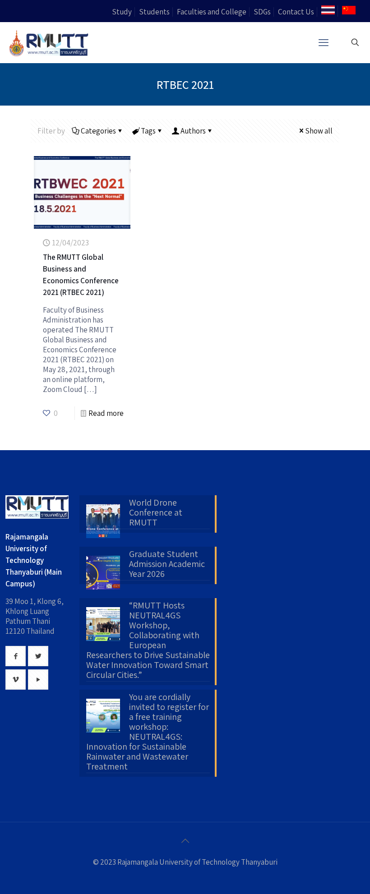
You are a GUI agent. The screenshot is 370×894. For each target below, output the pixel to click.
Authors (193, 131)
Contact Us (296, 12)
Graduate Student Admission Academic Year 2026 (167, 564)
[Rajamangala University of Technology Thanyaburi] (49, 42)
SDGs (262, 12)
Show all (319, 131)
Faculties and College (211, 12)
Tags (148, 131)
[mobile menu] (323, 42)
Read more (106, 413)
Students (154, 12)
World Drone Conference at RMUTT (155, 513)
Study (122, 12)
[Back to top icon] (185, 840)
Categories (98, 131)
